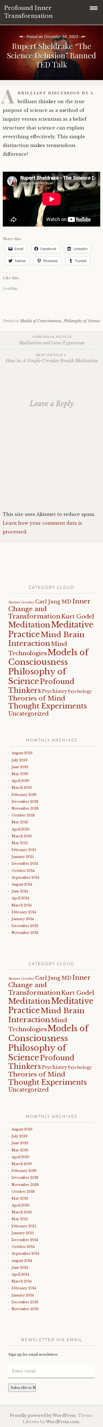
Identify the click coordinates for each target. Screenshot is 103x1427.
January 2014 (23, 919)
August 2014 (22, 884)
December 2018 (25, 801)
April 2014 (20, 898)
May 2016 (20, 822)
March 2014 (22, 905)
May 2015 (20, 843)
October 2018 (23, 815)
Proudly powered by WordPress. (43, 1415)
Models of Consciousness (40, 320)
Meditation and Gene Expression (52, 340)
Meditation (29, 624)
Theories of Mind (36, 698)
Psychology (80, 691)
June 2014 (20, 891)
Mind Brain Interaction (46, 639)
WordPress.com (62, 1421)
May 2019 (20, 774)
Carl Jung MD (53, 601)
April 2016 (20, 829)
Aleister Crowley (21, 602)
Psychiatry (54, 691)
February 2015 (24, 850)
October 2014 (23, 871)
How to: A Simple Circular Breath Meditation (51, 358)
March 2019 (22, 787)
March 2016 (22, 836)
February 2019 (24, 795)
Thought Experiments (47, 706)
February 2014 (24, 912)
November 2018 (25, 808)
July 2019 (19, 760)
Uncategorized (28, 713)
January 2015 (23, 857)
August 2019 (22, 753)
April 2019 (20, 781)
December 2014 (25, 863)
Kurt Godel (77, 616)
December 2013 (25, 926)
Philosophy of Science (81, 320)
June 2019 (20, 767)
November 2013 (25, 933)
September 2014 (25, 877)
